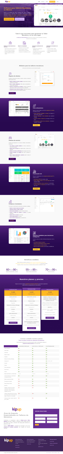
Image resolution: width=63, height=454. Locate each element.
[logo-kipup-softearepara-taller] (8, 1)
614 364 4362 (52, 441)
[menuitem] (39, 1)
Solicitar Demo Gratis (41, 411)
